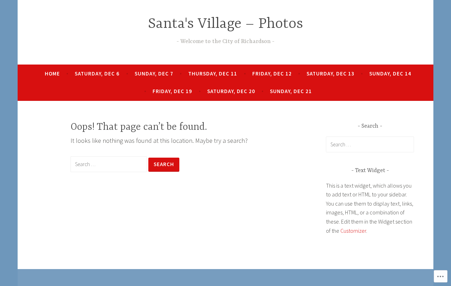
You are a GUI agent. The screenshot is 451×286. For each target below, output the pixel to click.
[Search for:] (109, 164)
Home (52, 73)
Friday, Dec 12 (272, 73)
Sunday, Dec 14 (390, 73)
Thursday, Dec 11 (212, 73)
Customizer (353, 230)
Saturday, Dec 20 (231, 91)
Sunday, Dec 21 (291, 91)
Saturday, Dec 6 (97, 73)
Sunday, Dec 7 (154, 73)
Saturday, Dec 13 (330, 73)
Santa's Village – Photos (225, 24)
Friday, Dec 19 (172, 91)
